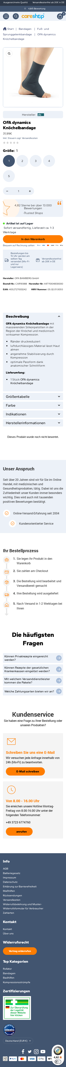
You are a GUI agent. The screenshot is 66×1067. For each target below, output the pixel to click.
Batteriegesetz (11, 873)
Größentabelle (18, 396)
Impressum (9, 877)
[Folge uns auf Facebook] (23, 1051)
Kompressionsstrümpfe (16, 982)
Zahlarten (8, 912)
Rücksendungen (12, 895)
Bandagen (25, 29)
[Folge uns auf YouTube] (43, 1051)
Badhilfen (8, 977)
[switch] (58, 1062)
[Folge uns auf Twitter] (29, 1051)
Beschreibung (17, 316)
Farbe (10, 405)
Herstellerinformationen (25, 423)
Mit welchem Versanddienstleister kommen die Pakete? (27, 680)
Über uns (8, 933)
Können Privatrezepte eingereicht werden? (26, 658)
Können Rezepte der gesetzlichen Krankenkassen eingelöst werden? (27, 669)
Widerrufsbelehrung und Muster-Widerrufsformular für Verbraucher (23, 906)
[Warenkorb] (60, 16)
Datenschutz (10, 882)
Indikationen (16, 414)
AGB (5, 868)
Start (10, 29)
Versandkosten (11, 899)
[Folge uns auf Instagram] (36, 1051)
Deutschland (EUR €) (16, 1040)
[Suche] (16, 16)
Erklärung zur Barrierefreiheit (19, 886)
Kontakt (7, 929)
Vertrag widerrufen (20, 951)
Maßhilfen (9, 890)
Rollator (7, 968)
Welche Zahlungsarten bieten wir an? (29, 691)
